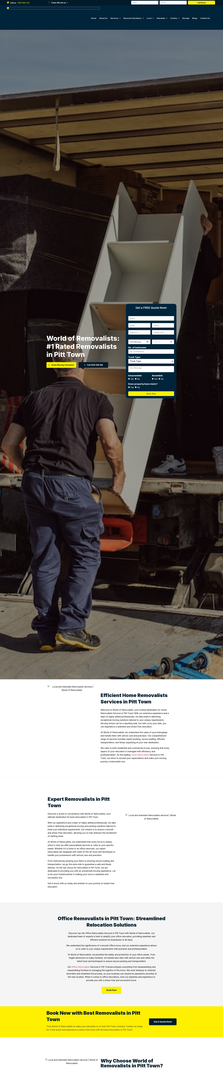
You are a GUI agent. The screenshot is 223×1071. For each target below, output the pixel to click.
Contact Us (205, 18)
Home (93, 18)
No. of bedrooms (137, 348)
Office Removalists (81, 967)
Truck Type (134, 357)
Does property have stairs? (143, 384)
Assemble (157, 376)
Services (114, 18)
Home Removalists (140, 755)
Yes (132, 379)
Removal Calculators (132, 18)
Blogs (194, 18)
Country (173, 18)
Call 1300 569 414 (95, 365)
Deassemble (135, 376)
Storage (185, 18)
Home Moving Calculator (62, 365)
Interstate (161, 18)
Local (149, 18)
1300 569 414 (23, 3)
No (138, 379)
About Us (103, 18)
